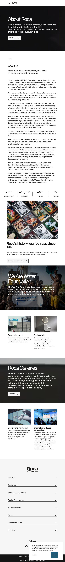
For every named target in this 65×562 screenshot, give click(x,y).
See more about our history (16, 261)
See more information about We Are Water (21, 300)
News (10, 515)
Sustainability (39, 335)
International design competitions (42, 429)
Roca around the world (17, 493)
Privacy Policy (22, 556)
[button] (55, 477)
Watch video (12, 38)
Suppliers (11, 530)
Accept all (54, 554)
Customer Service (15, 523)
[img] (19, 324)
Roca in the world (15, 335)
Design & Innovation (16, 500)
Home (10, 59)
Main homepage (14, 508)
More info (34, 554)
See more (12, 393)
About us (11, 477)
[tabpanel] (32, 28)
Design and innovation (18, 428)
